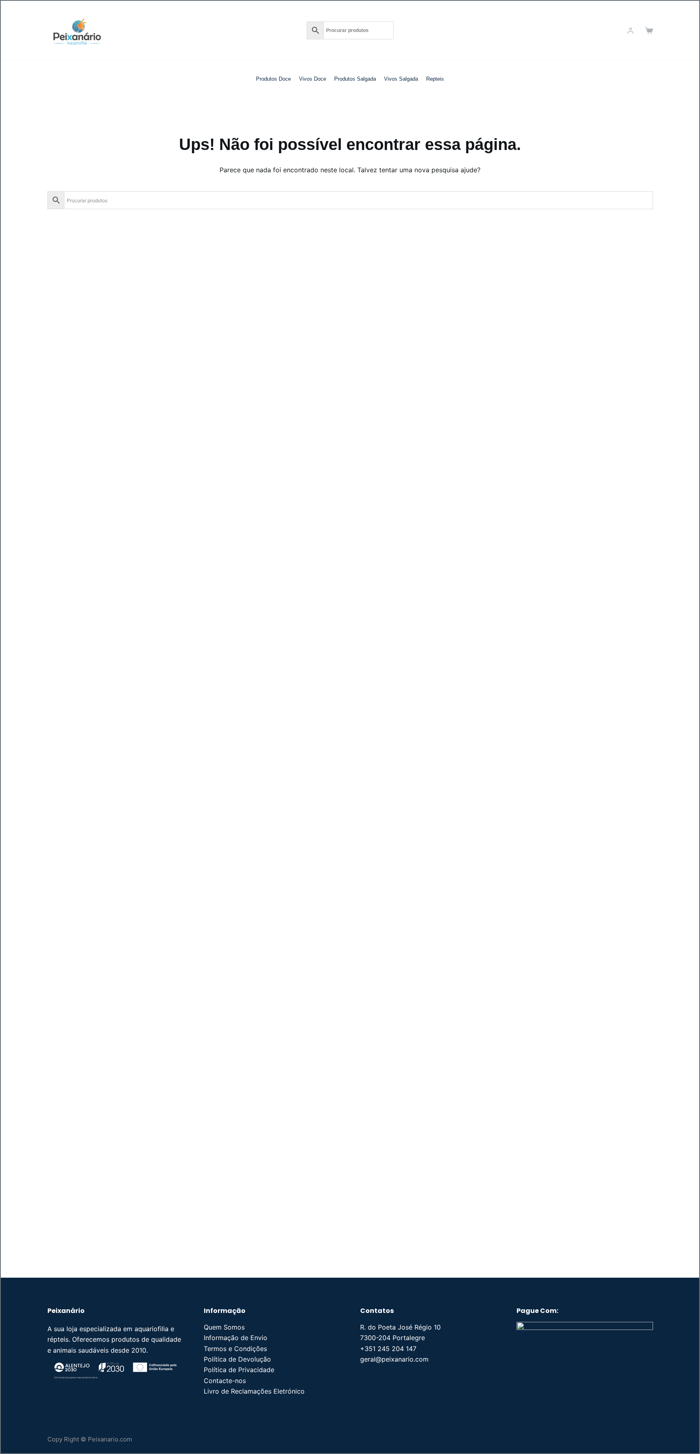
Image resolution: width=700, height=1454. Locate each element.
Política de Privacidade (239, 1370)
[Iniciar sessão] (630, 31)
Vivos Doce (312, 79)
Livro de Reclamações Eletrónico (254, 1391)
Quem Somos (224, 1327)
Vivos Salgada (401, 79)
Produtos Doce (273, 79)
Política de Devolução (237, 1359)
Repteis (435, 79)
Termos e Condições (235, 1349)
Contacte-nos (225, 1381)
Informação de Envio (235, 1338)
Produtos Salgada (355, 79)
